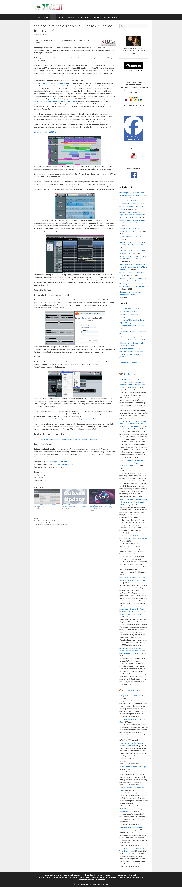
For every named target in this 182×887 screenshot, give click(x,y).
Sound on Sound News (131, 690)
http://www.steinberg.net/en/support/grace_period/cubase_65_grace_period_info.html (66, 419)
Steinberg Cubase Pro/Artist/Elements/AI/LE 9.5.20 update (74, 506)
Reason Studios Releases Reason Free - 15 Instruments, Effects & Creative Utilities (133, 502)
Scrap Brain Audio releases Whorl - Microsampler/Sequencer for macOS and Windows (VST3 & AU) (133, 650)
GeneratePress (103, 884)
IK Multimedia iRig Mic (43, 522)
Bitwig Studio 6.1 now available (131, 696)
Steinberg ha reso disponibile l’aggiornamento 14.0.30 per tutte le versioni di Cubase (132, 214)
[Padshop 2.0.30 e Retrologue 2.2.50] (47, 496)
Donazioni (97, 17)
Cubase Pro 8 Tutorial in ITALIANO (132, 340)
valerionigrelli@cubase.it (58, 462)
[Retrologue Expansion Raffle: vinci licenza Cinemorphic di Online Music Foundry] (102, 496)
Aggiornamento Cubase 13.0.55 (131, 237)
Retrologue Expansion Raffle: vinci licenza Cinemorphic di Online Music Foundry (102, 506)
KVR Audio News (128, 374)
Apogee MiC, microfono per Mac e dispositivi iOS (51, 524)
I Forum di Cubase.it (84, 17)
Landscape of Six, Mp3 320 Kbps (46, 132)
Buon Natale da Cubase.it (129, 309)
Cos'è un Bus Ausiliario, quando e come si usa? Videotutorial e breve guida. (132, 354)
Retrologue (51, 520)
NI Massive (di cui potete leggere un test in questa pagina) (56, 101)
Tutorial (60, 17)
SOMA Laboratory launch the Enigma (133, 767)
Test (53, 17)
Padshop (44, 520)
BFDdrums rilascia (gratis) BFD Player (133, 337)
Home (38, 17)
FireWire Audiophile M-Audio (130, 348)
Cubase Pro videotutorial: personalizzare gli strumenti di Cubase (130, 314)
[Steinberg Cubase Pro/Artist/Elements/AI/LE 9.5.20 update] (74, 496)
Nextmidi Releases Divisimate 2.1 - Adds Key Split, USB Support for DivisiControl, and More (132, 462)
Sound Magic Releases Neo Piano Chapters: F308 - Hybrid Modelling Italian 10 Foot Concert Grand (132, 611)
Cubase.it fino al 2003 (111, 17)
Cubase (38, 520)
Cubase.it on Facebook (129, 363)
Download (70, 17)
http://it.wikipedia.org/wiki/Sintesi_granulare (51, 83)
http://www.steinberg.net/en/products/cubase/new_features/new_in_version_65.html (70, 439)
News (46, 17)
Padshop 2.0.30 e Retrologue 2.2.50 (45, 505)
